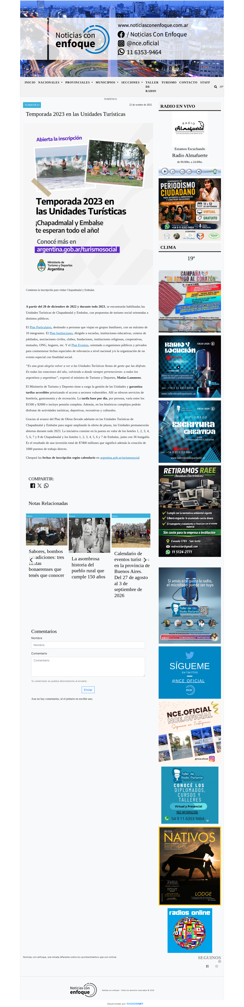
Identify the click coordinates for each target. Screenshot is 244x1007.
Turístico (110, 99)
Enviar (88, 690)
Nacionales (49, 82)
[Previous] (32, 560)
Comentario (39, 653)
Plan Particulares (40, 327)
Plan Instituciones (61, 333)
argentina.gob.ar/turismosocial (120, 457)
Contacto (188, 82)
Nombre (36, 638)
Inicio (30, 82)
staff (205, 82)
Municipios (106, 82)
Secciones (131, 82)
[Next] (145, 560)
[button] (215, 86)
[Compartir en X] (39, 486)
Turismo (168, 82)
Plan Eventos (79, 345)
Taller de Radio (152, 87)
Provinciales (78, 82)
